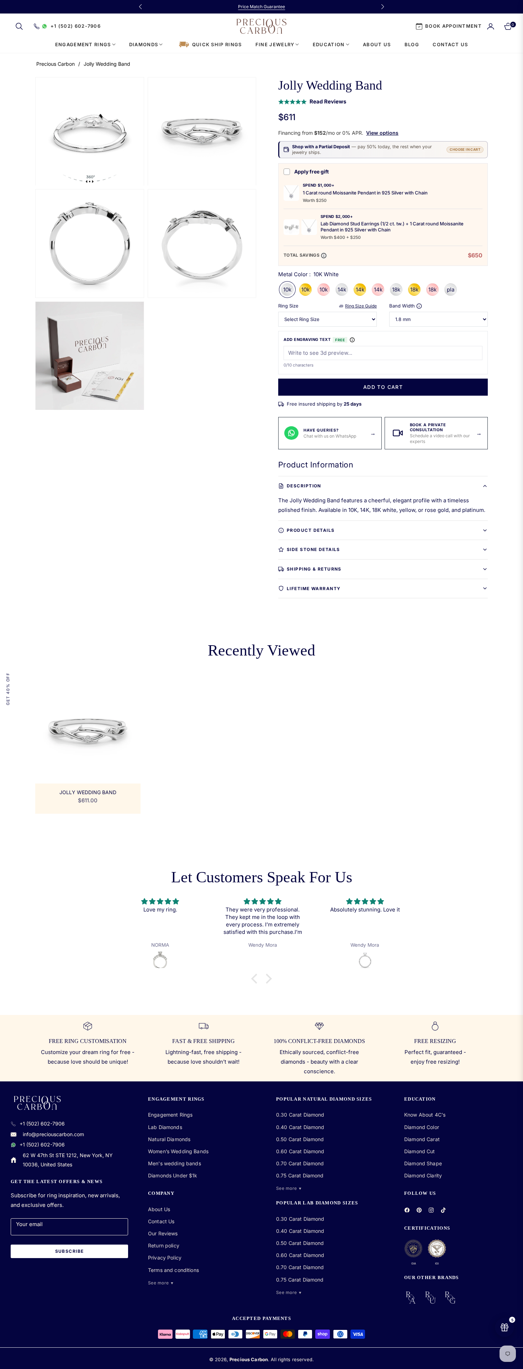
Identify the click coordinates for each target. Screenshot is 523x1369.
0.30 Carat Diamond (300, 1115)
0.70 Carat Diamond (300, 1163)
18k (396, 289)
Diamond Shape (423, 1163)
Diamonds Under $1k (172, 1175)
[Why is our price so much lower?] (324, 255)
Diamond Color (421, 1127)
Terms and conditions (173, 1270)
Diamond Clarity (423, 1175)
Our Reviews (163, 1233)
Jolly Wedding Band (87, 792)
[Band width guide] (419, 306)
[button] (19, 26)
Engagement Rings (170, 1115)
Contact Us (161, 1221)
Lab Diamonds (165, 1127)
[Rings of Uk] (430, 1297)
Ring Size (288, 306)
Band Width (402, 306)
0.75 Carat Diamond (300, 1175)
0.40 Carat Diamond (300, 1127)
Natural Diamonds (169, 1139)
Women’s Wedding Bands (178, 1151)
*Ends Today (297, 6)
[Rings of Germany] (450, 1297)
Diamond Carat (422, 1139)
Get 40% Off (7, 688)
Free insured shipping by (324, 404)
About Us (159, 1209)
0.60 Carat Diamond (300, 1151)
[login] (491, 26)
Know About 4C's (424, 1115)
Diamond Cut (419, 1151)
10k (287, 289)
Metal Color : (308, 274)
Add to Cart (383, 387)
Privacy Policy (164, 1258)
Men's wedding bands (174, 1163)
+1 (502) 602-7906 (42, 1124)
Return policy (163, 1245)
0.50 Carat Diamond (300, 1139)
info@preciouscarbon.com (53, 1134)
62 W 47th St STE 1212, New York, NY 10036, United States (68, 1159)
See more (161, 1282)
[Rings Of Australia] (410, 1297)
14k (342, 289)
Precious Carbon (55, 64)
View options (382, 133)
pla (450, 289)
